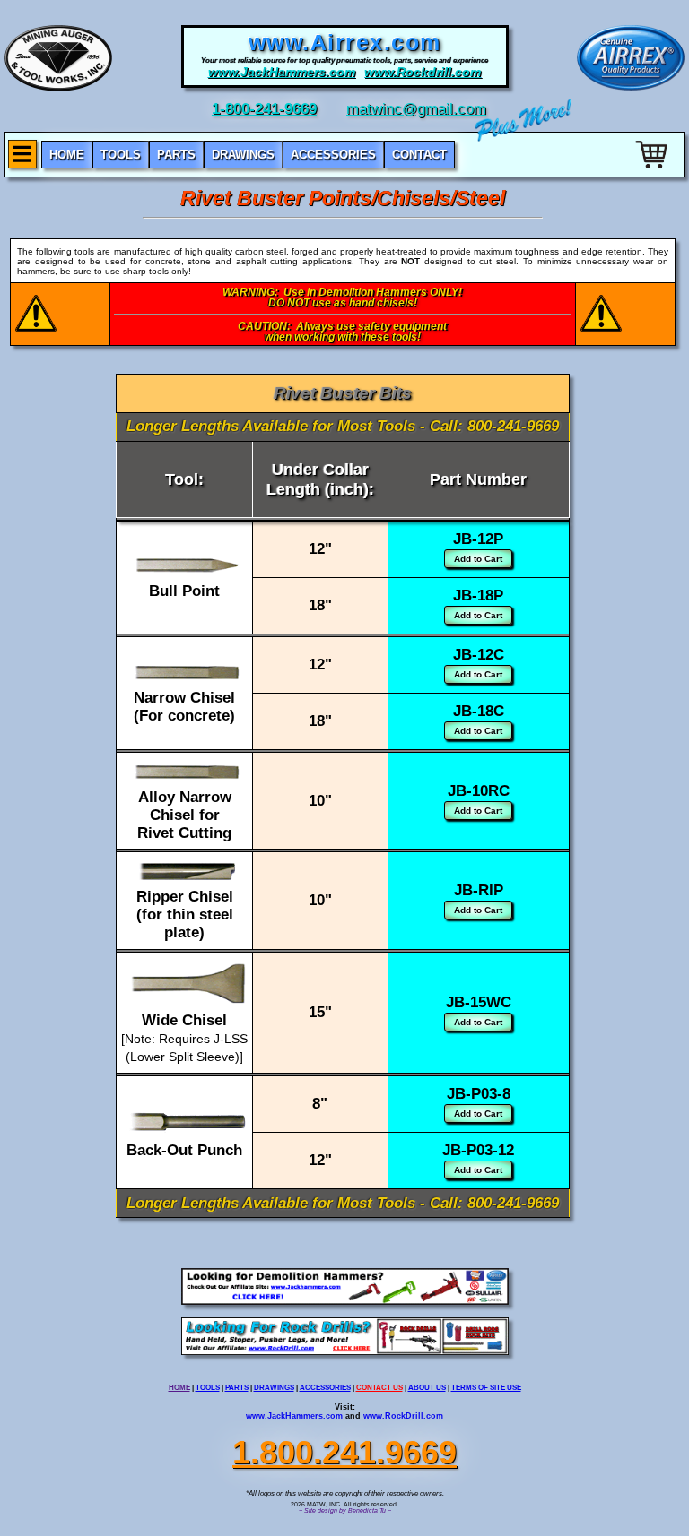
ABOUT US (427, 1388)
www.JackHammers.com (294, 1415)
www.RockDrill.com (403, 1415)
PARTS (237, 1388)
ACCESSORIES (325, 1388)
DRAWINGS (274, 1388)
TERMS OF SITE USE (486, 1388)
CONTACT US (379, 1388)
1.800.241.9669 (344, 1452)
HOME (179, 1388)
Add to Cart (478, 559)
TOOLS (208, 1388)
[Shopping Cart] (653, 171)
